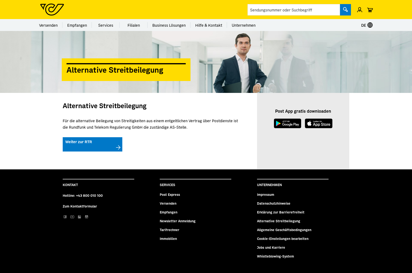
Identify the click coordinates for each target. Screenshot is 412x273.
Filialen (134, 25)
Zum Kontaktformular (80, 206)
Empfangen (77, 25)
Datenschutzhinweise (273, 203)
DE (364, 25)
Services (105, 25)
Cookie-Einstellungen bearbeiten (283, 238)
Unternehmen (244, 25)
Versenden (48, 25)
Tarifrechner (169, 229)
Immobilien (168, 238)
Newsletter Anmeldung (178, 220)
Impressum (265, 194)
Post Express (170, 194)
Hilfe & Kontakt (208, 25)
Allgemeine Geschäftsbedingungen (284, 229)
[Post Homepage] (52, 9)
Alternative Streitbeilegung (278, 220)
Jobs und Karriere (271, 247)
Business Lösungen (169, 25)
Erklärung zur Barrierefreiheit (280, 212)
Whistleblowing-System (275, 256)
